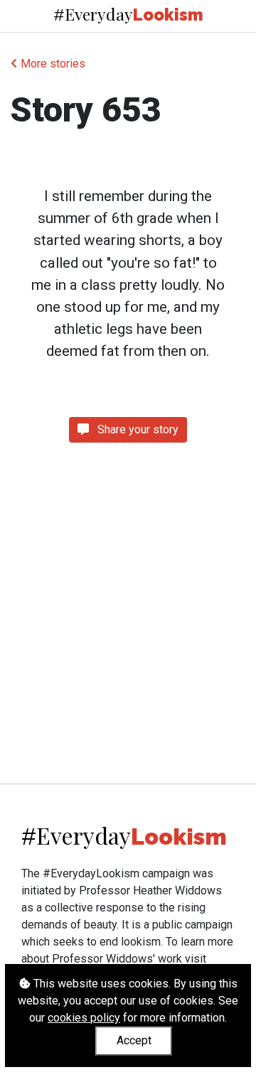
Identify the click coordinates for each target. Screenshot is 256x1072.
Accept (134, 1040)
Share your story (136, 429)
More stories (51, 63)
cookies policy (84, 1017)
